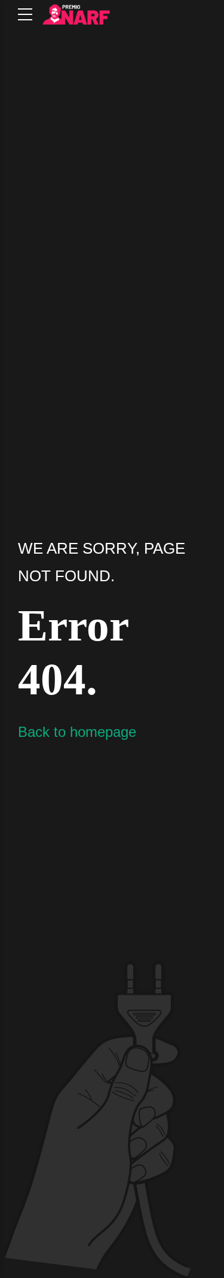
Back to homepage (77, 732)
